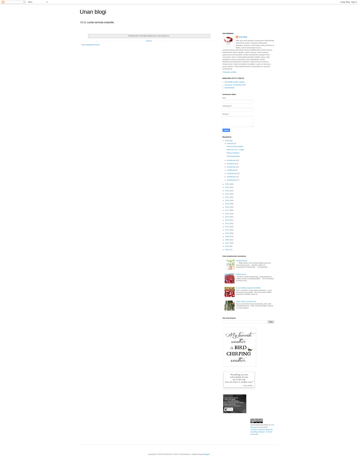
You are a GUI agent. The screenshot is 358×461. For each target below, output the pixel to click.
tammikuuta (231, 180)
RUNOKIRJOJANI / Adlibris (235, 82)
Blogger (207, 454)
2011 (227, 230)
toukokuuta (231, 167)
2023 (227, 191)
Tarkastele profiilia (229, 72)
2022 (227, 194)
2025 (227, 184)
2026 (227, 141)
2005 (227, 250)
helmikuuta (231, 177)
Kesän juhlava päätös (235, 146)
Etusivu (149, 41)
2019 (227, 204)
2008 (227, 240)
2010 (227, 233)
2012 (227, 227)
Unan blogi (93, 12)
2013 (227, 223)
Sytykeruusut (241, 274)
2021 (227, 197)
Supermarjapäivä (233, 156)
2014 (227, 220)
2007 (227, 243)
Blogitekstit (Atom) (93, 45)
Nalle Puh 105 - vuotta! (235, 150)
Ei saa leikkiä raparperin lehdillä (248, 288)
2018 (227, 207)
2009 (227, 237)
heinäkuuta (231, 160)
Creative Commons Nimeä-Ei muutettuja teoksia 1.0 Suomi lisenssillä (261, 432)
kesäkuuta (231, 164)
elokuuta (230, 144)
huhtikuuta (231, 170)
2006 (227, 246)
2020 (227, 201)
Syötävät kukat (241, 261)
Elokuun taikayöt (233, 153)
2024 (227, 187)
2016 (227, 214)
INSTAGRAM (229, 88)
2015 (227, 217)
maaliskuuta (232, 173)
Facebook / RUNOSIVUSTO (235, 85)
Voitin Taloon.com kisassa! (246, 301)
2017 (227, 210)
